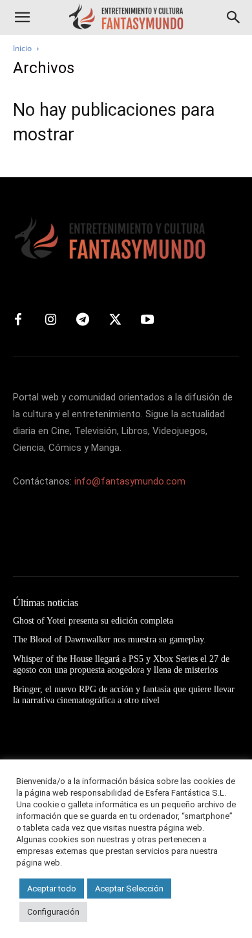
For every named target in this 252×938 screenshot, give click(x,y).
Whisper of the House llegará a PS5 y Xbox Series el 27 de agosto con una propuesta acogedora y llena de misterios (121, 664)
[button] (22, 17)
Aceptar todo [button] (51, 888)
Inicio (22, 48)
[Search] (234, 17)
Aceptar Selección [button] (129, 888)
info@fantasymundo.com (129, 481)
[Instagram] (50, 320)
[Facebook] (18, 320)
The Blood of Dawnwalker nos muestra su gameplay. (109, 639)
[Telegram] (83, 320)
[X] (115, 320)
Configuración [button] (53, 912)
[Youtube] (147, 320)
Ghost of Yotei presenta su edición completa (93, 621)
